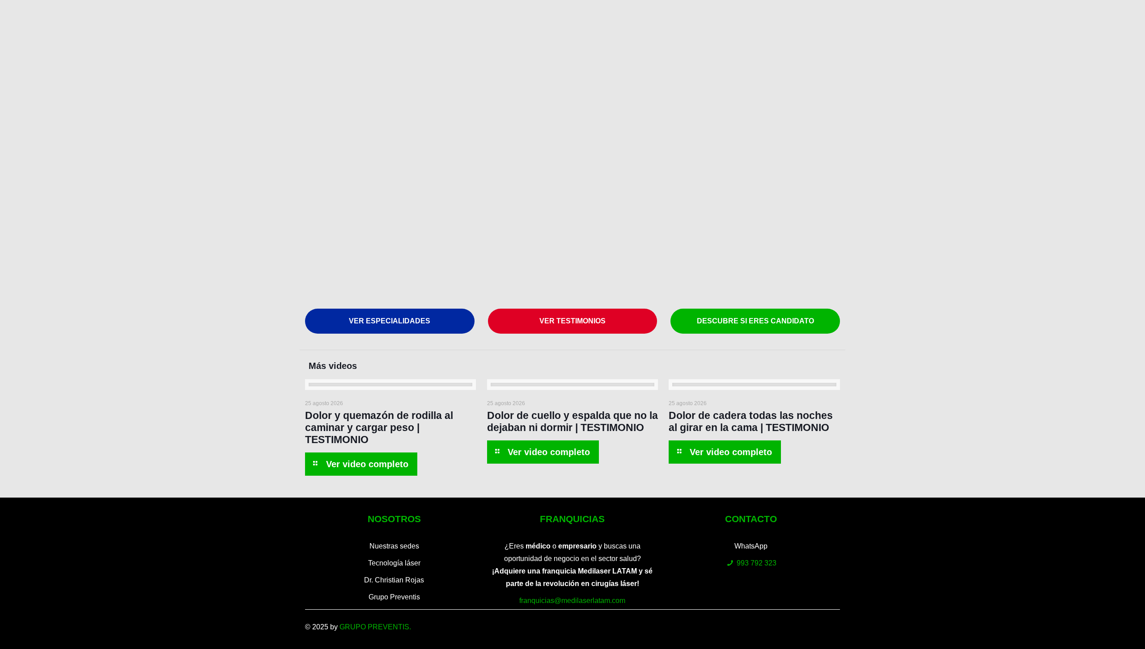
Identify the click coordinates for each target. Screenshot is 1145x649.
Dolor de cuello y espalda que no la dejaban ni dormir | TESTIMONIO (572, 421)
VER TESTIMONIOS (572, 321)
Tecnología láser (394, 563)
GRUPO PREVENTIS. (375, 627)
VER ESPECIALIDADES (389, 321)
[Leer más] (361, 464)
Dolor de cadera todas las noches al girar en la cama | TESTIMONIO (751, 421)
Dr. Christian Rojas (394, 580)
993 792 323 (756, 563)
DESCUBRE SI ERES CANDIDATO (755, 321)
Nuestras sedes (394, 546)
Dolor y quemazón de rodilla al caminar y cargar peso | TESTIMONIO (379, 427)
